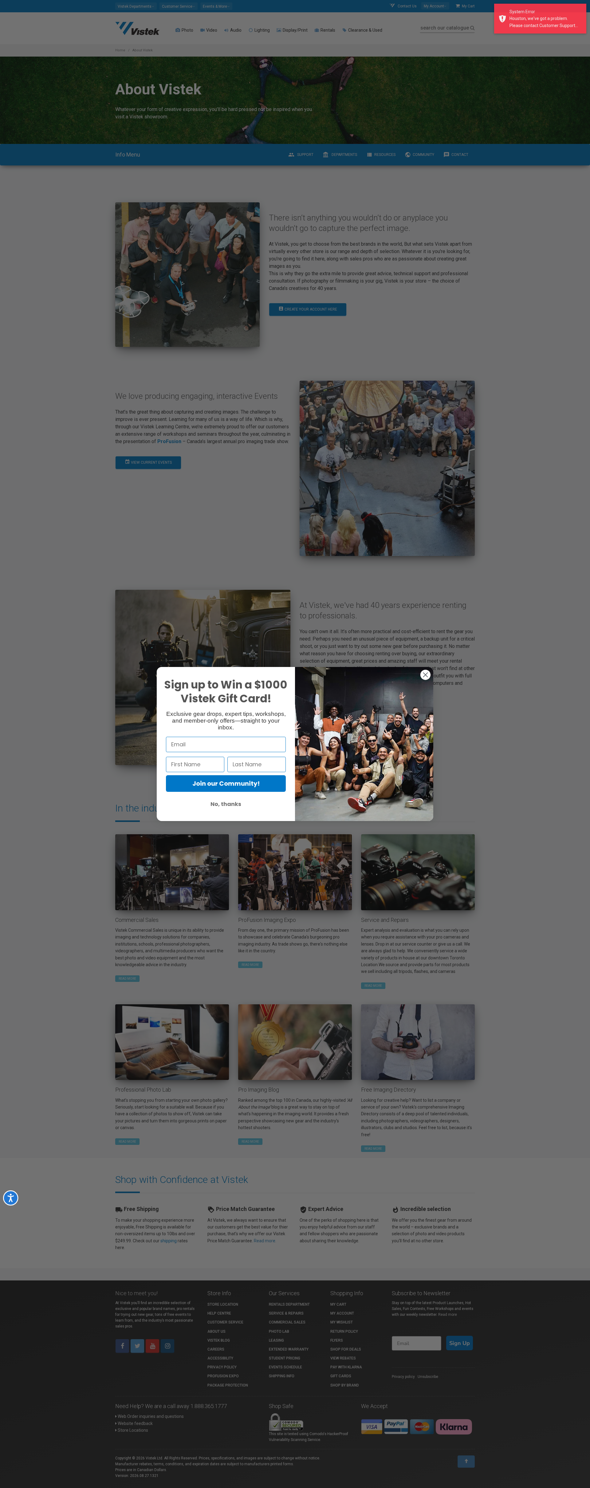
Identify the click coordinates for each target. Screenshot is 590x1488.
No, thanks (225, 804)
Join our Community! (226, 783)
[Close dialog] (425, 674)
